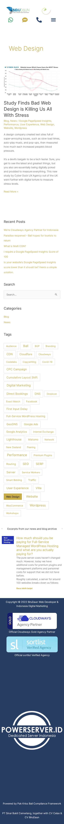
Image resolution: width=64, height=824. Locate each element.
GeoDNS (12, 424)
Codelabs (11, 361)
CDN (9, 354)
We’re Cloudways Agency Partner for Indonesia (31, 230)
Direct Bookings (17, 393)
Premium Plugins (43, 455)
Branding (51, 346)
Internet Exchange (43, 431)
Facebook (31, 401)
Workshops (12, 513)
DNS (37, 393)
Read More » (11, 191)
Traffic (32, 480)
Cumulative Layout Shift (22, 377)
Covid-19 (47, 361)
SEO (26, 464)
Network (49, 439)
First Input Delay (17, 409)
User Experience (29, 124)
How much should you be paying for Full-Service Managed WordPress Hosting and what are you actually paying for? (37, 546)
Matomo (33, 439)
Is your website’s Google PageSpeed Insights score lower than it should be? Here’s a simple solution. (30, 267)
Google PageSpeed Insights (35, 120)
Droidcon (52, 393)
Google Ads (31, 424)
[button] (53, 19)
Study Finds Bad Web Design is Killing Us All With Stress (28, 109)
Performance (11, 124)
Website (8, 128)
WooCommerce (14, 505)
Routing (11, 464)
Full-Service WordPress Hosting (25, 416)
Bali (25, 346)
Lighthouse (14, 439)
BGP (37, 346)
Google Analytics (16, 431)
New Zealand (13, 447)
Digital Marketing (19, 385)
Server (10, 472)
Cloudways (44, 354)
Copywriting (29, 361)
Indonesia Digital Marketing (32, 606)
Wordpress (20, 128)
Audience (11, 346)
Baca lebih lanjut (24, 588)
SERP (39, 464)
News (13, 120)
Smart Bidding (14, 480)
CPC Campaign (16, 369)
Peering (31, 447)
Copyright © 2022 (16, 602)
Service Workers (31, 472)
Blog (6, 120)
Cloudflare (25, 354)
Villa (38, 488)
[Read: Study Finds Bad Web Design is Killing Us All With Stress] (32, 80)
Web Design (47, 124)
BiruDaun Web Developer (42, 602)
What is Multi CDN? (15, 246)
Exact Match (13, 401)
